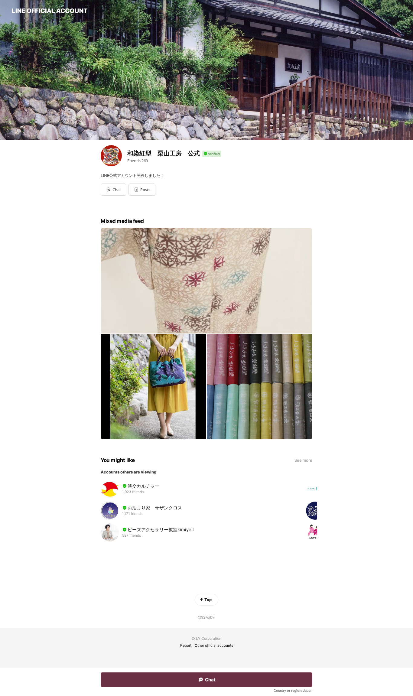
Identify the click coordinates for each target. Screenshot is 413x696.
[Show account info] (211, 154)
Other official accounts (214, 645)
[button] (141, 190)
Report (185, 645)
